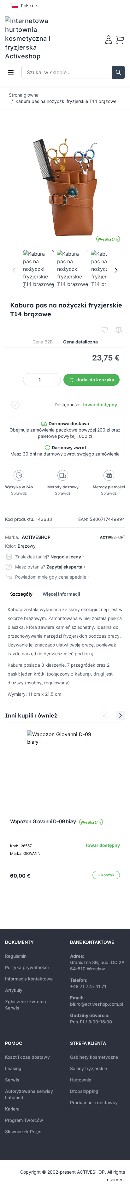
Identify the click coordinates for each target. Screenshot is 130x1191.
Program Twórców (24, 1120)
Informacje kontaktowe (29, 978)
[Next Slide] (120, 715)
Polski (27, 5)
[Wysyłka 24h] (65, 768)
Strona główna (23, 95)
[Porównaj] (118, 330)
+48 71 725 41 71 (88, 986)
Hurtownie (80, 1079)
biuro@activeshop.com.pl (96, 1004)
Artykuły (13, 990)
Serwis (12, 1079)
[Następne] (116, 270)
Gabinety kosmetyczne (94, 1057)
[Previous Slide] (104, 715)
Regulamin (16, 956)
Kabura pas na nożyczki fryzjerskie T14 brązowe (65, 101)
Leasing (13, 1068)
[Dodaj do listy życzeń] (104, 330)
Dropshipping (84, 1091)
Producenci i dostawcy (94, 1102)
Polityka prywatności (27, 967)
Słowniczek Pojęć (23, 1131)
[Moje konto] (108, 40)
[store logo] (32, 38)
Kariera (12, 1108)
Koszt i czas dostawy (27, 1057)
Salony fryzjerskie (88, 1068)
